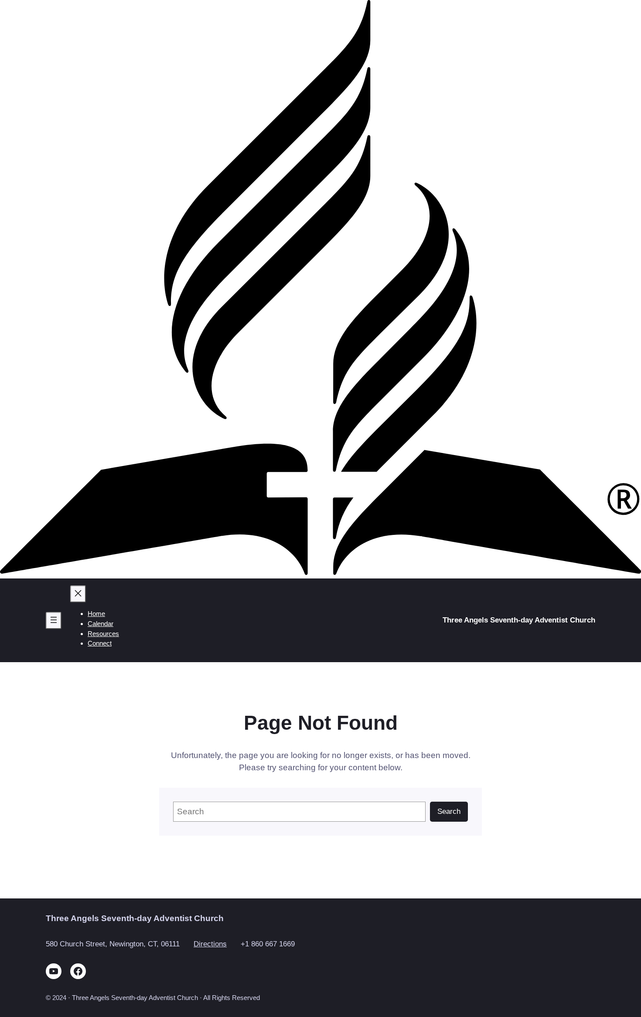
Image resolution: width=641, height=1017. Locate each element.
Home (96, 613)
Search (448, 811)
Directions (210, 944)
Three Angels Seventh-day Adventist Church (519, 620)
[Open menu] (53, 620)
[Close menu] (78, 593)
